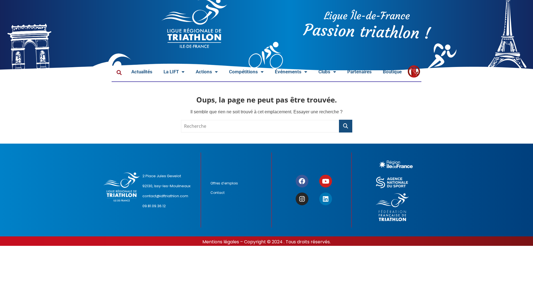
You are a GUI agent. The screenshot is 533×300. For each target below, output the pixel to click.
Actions (204, 71)
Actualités (141, 71)
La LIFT (171, 71)
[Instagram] (302, 198)
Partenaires (359, 71)
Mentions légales (220, 242)
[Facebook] (302, 181)
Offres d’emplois (224, 183)
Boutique (392, 71)
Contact (217, 192)
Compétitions (243, 71)
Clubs (324, 71)
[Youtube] (325, 181)
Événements (288, 71)
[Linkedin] (325, 198)
